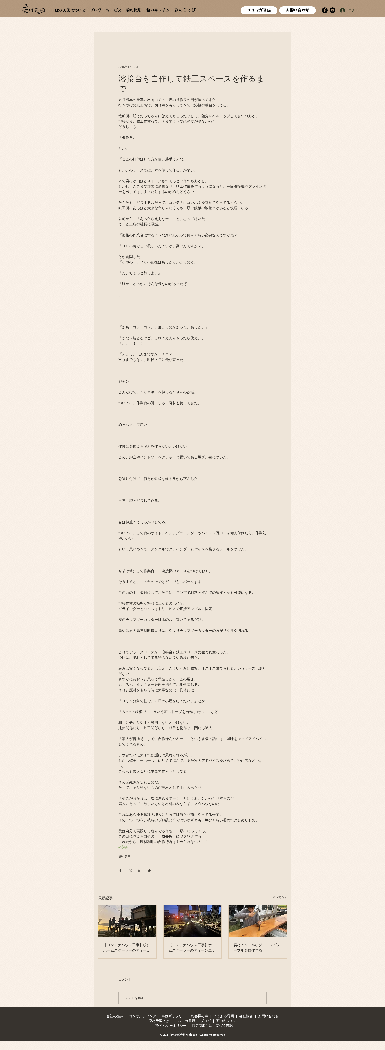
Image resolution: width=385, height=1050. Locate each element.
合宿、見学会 (210, 40)
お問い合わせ (268, 1016)
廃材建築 (130, 40)
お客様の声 (199, 1016)
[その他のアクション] (264, 66)
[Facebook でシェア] (120, 870)
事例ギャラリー (173, 1016)
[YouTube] (332, 10)
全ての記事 (106, 40)
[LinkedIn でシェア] (140, 870)
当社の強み (115, 1016)
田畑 (188, 40)
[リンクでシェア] (150, 870)
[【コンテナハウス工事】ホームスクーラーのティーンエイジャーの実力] (193, 921)
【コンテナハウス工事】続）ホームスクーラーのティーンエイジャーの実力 (126, 947)
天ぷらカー (236, 40)
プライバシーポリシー (169, 1026)
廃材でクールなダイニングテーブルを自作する (256, 947)
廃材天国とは (159, 1021)
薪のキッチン (226, 1021)
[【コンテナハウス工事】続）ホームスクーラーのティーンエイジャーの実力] (127, 921)
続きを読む (261, 40)
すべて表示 (280, 897)
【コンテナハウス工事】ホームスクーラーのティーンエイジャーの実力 (191, 947)
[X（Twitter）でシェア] (130, 870)
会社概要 (246, 1016)
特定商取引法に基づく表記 (212, 1026)
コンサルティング (142, 1016)
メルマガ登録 (185, 1021)
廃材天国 (152, 40)
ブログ (206, 1021)
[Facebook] (325, 10)
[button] (282, 40)
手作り (172, 40)
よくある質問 (223, 1016)
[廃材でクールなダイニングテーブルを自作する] (258, 921)
